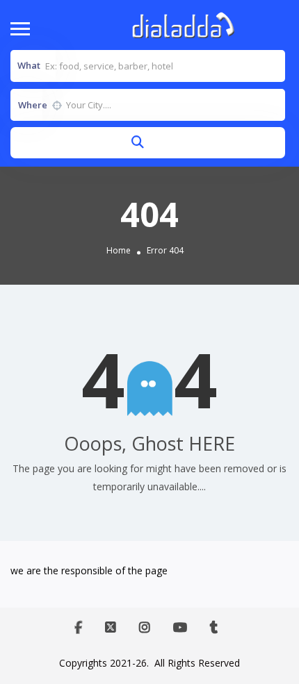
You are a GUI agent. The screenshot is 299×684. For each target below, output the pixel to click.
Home (118, 250)
